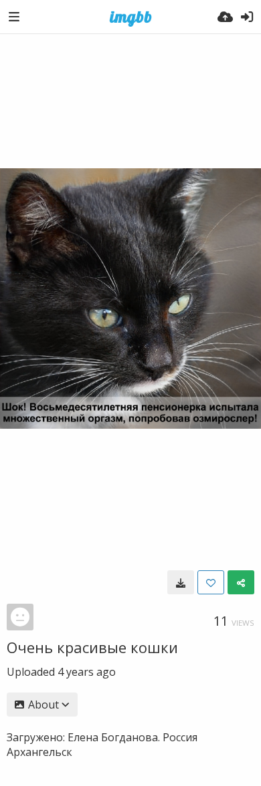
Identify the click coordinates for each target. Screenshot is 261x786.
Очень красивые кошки (92, 647)
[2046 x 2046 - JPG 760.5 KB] (180, 582)
